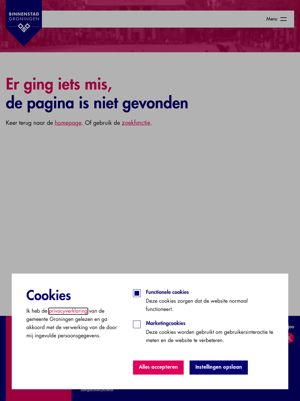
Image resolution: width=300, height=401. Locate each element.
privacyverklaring (68, 311)
